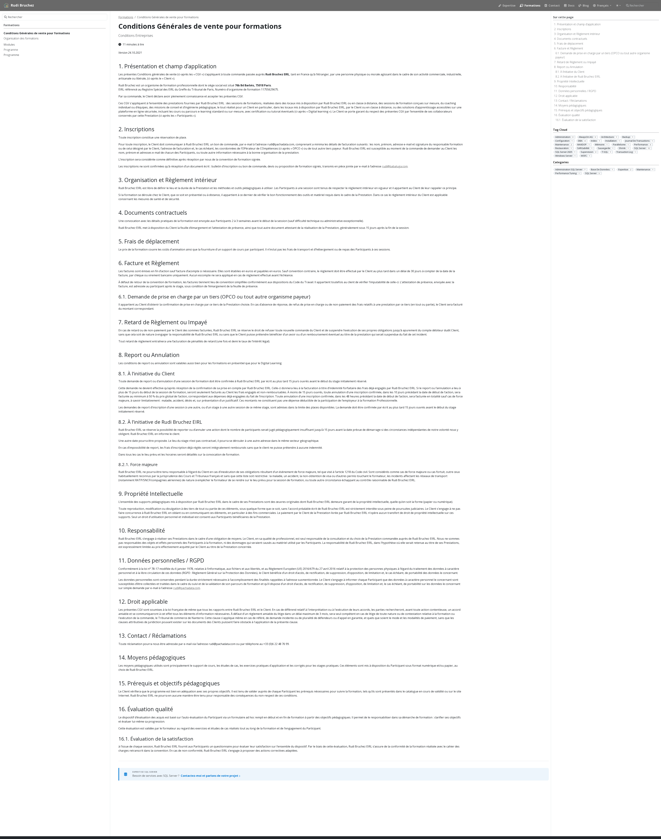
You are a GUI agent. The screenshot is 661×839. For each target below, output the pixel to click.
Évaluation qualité (569, 115)
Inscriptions (564, 29)
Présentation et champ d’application (579, 24)
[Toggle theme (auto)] (618, 5)
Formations (125, 17)
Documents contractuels (572, 39)
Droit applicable (568, 96)
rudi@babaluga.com (395, 166)
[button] (602, 5)
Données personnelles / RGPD (577, 91)
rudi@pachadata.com (186, 588)
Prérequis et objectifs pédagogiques (580, 110)
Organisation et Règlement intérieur (578, 34)
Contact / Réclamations (572, 101)
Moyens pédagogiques (572, 105)
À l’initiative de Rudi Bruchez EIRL (580, 76)
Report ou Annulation (570, 67)
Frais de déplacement (570, 43)
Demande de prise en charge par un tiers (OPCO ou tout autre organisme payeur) (602, 55)
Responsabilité (567, 86)
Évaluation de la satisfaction (579, 120)
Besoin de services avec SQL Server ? (185, 776)
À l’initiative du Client (572, 72)
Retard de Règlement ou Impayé (576, 62)
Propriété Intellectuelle (570, 81)
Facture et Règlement (570, 48)
